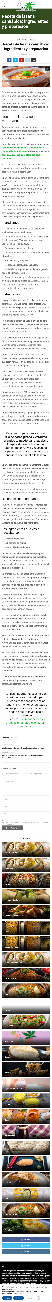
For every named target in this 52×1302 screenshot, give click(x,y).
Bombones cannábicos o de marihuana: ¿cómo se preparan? (24, 748)
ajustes (21, 1293)
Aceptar (7, 1298)
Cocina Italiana (21, 39)
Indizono (14, 737)
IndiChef (32, 39)
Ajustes (30, 1298)
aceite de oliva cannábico (14, 148)
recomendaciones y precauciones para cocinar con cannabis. (26, 722)
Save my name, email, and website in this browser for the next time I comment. (25, 823)
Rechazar (19, 1298)
